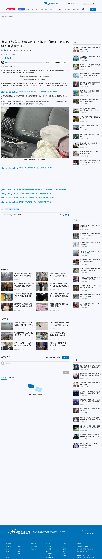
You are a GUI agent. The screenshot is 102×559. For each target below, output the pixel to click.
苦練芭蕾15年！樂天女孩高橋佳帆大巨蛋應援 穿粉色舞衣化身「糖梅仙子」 (76, 419)
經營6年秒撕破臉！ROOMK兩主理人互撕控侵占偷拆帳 (42, 286)
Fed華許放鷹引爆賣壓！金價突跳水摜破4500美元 (76, 119)
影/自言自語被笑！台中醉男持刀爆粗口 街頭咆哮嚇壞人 (76, 236)
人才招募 (48, 549)
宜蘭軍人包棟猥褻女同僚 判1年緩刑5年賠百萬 (76, 227)
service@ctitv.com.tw (88, 557)
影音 (69, 9)
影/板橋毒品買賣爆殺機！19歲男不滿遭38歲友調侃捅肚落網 (7, 307)
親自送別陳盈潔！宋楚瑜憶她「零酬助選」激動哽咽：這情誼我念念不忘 (76, 367)
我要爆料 (64, 553)
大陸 (64, 9)
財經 (78, 9)
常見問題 (64, 549)
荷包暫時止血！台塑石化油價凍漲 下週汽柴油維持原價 (76, 93)
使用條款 (48, 551)
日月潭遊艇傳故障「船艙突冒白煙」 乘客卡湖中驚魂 (76, 305)
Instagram (88, 533)
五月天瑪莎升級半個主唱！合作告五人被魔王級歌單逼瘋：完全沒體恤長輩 (76, 402)
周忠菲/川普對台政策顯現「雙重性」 (76, 127)
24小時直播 (34, 547)
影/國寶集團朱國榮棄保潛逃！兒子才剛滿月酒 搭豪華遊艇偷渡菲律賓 (42, 326)
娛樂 (46, 9)
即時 (28, 9)
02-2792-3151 (86, 555)
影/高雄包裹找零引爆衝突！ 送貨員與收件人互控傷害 (42, 276)
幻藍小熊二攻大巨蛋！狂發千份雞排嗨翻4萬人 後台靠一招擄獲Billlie (76, 428)
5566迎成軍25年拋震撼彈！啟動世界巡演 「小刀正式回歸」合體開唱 (76, 393)
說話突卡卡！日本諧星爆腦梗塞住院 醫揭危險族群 (76, 49)
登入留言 (65, 357)
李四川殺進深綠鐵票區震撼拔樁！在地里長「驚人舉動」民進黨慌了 (76, 162)
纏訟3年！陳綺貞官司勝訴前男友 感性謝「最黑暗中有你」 (76, 445)
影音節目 (33, 549)
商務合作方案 (49, 557)
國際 (60, 9)
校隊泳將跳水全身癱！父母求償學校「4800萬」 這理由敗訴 (42, 336)
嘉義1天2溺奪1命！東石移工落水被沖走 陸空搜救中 (7, 326)
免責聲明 (48, 555)
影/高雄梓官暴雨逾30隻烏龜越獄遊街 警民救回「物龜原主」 (76, 279)
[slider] (23, 62)
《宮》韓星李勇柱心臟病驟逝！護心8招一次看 (76, 410)
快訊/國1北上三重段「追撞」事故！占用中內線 (7, 336)
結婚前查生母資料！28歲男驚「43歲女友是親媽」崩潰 (76, 145)
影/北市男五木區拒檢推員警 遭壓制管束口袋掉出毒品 (42, 297)
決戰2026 (21, 9)
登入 (93, 9)
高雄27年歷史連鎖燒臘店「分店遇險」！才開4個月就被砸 (7, 297)
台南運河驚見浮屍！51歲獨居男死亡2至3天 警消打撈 (76, 253)
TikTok (93, 533)
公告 (63, 547)
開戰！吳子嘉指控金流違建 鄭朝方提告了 (76, 136)
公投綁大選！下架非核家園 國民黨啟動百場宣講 (76, 58)
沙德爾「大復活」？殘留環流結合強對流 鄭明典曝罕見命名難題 (76, 75)
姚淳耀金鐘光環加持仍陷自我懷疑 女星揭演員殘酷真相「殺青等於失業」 (76, 436)
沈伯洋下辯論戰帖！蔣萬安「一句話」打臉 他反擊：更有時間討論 (76, 110)
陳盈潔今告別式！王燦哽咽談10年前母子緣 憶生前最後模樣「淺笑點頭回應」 (76, 376)
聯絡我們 (64, 551)
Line (90, 533)
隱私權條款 (49, 553)
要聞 (37, 9)
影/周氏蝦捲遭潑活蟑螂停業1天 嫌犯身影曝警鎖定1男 (76, 244)
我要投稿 (64, 555)
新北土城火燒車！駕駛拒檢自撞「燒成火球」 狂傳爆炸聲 (76, 296)
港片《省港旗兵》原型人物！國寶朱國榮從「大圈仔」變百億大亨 (7, 346)
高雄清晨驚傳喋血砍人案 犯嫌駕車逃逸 (42, 307)
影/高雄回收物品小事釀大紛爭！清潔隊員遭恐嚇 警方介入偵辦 (7, 276)
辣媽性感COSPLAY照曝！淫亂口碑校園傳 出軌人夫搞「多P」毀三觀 (42, 346)
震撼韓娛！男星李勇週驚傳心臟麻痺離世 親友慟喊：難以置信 (76, 84)
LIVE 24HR (11, 9)
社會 (42, 9)
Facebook (85, 533)
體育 (51, 9)
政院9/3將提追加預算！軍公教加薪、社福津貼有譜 (76, 153)
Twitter (83, 533)
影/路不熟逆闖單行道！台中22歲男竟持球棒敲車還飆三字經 (7, 286)
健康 (74, 9)
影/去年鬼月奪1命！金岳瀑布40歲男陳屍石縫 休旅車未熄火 (76, 288)
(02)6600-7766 (84, 551)
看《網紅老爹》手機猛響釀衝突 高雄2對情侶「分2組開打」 (76, 101)
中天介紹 (48, 547)
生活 (55, 9)
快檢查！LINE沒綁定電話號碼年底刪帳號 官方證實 (76, 67)
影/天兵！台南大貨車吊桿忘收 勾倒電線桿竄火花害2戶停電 (76, 270)
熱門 (33, 9)
